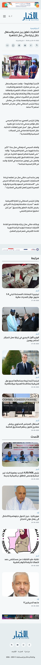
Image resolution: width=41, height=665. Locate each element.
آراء (38, 513)
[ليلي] (12, 16)
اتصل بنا (20, 651)
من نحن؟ (27, 651)
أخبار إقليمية (34, 28)
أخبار (37, 291)
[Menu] (4, 16)
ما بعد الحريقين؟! (31, 602)
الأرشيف (13, 651)
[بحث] (9, 16)
